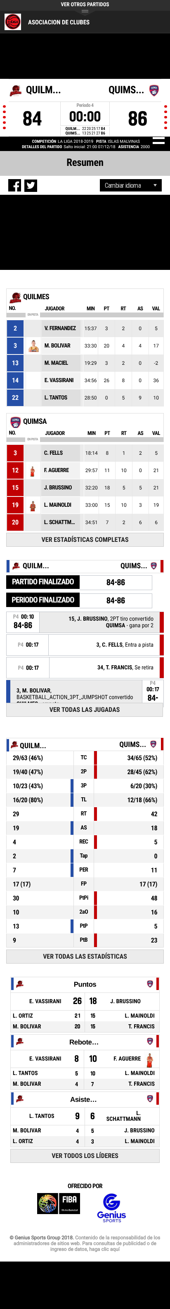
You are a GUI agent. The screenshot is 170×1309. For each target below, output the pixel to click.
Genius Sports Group (111, 1208)
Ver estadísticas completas (85, 539)
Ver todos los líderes (85, 1156)
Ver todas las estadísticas (85, 956)
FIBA (58, 1208)
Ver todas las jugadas (85, 710)
